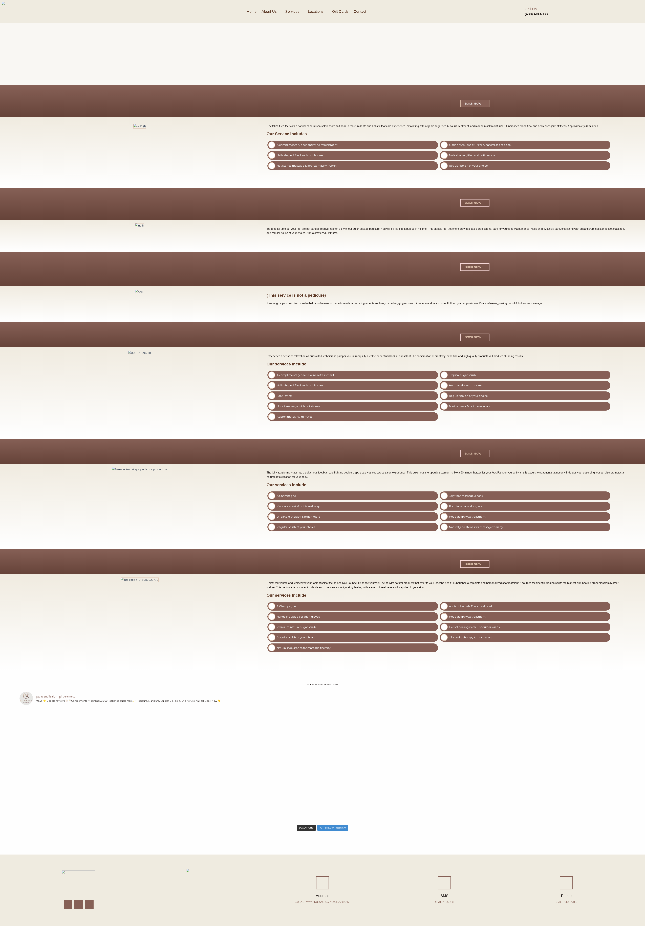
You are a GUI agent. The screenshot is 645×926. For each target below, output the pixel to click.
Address (322, 896)
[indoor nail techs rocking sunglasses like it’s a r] (69, 794)
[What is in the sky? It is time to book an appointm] (170, 737)
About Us (269, 11)
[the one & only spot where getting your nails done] (373, 794)
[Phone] (566, 882)
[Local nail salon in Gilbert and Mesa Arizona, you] (474, 737)
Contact (360, 11)
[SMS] (444, 882)
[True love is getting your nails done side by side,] (272, 737)
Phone (566, 896)
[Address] (322, 882)
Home (251, 11)
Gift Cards (340, 11)
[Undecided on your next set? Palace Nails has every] (170, 794)
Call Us (531, 9)
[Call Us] (518, 11)
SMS (444, 896)
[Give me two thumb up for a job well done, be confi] (474, 794)
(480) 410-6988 (536, 14)
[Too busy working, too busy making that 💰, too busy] (272, 794)
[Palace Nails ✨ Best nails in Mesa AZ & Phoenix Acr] (69, 737)
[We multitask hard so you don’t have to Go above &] (576, 794)
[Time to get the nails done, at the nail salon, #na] (373, 737)
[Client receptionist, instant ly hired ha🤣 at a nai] (576, 737)
